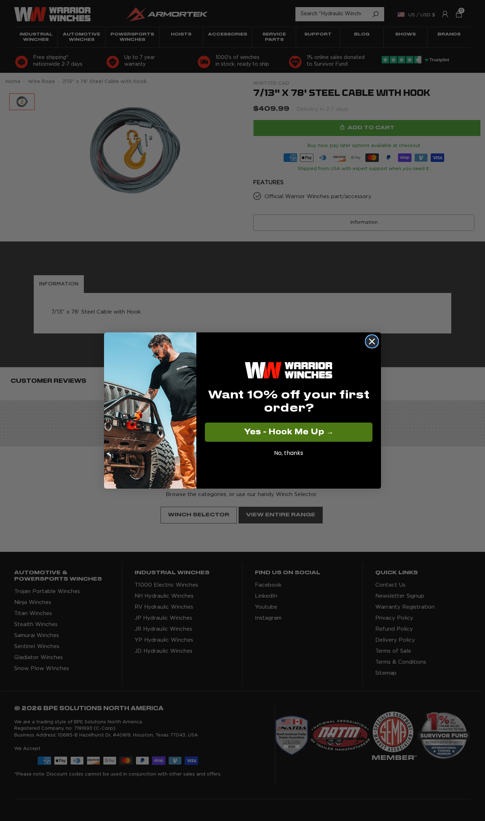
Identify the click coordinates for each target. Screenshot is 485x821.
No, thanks (288, 453)
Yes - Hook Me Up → (288, 432)
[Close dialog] (372, 341)
